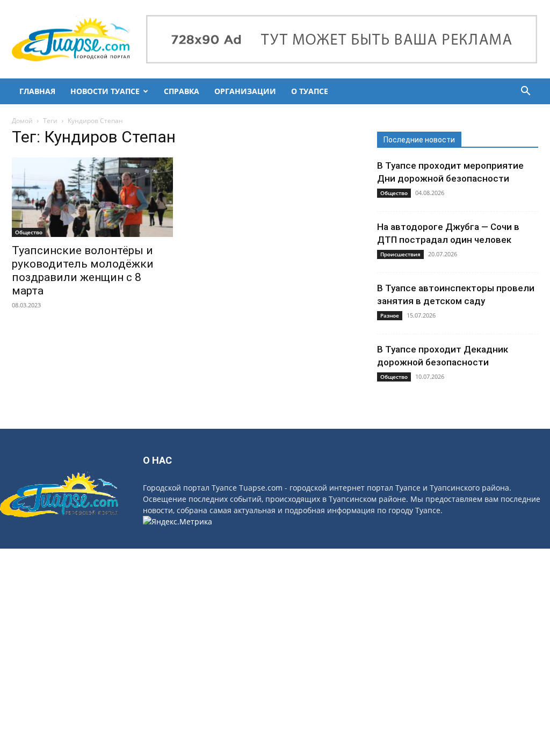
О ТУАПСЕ (309, 91)
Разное (389, 315)
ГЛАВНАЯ (37, 91)
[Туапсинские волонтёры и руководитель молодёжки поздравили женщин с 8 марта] (92, 197)
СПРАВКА (181, 91)
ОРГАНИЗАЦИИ (245, 91)
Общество (28, 232)
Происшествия (400, 254)
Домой (22, 120)
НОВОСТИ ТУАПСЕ (105, 91)
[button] (525, 92)
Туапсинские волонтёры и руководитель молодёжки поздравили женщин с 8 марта (83, 270)
